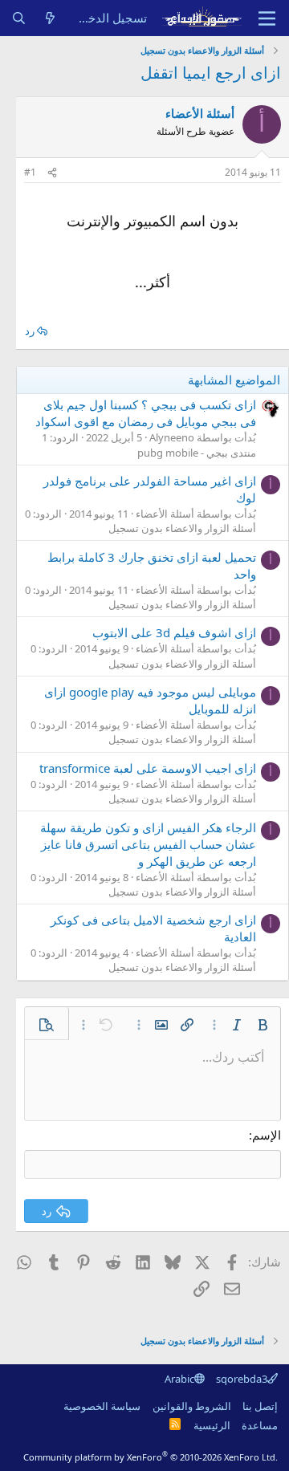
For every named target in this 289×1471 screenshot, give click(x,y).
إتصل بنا (260, 1406)
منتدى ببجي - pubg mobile (196, 452)
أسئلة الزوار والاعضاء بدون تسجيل (182, 528)
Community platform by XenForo (150, 1457)
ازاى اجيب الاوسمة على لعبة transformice (147, 768)
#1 (30, 172)
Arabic (179, 1378)
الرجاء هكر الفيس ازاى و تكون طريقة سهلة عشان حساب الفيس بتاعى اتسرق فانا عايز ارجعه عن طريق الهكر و (148, 844)
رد (30, 330)
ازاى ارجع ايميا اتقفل (210, 72)
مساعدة (260, 1425)
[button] (262, 1025)
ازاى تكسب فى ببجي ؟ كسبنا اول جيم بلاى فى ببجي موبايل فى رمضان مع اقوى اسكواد (145, 412)
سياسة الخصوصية (101, 1406)
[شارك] (52, 173)
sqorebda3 (241, 1378)
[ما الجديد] (50, 18)
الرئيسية (211, 1425)
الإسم (266, 1135)
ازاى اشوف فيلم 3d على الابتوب (174, 632)
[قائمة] (267, 18)
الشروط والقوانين (192, 1406)
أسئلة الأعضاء (199, 113)
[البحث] (19, 18)
